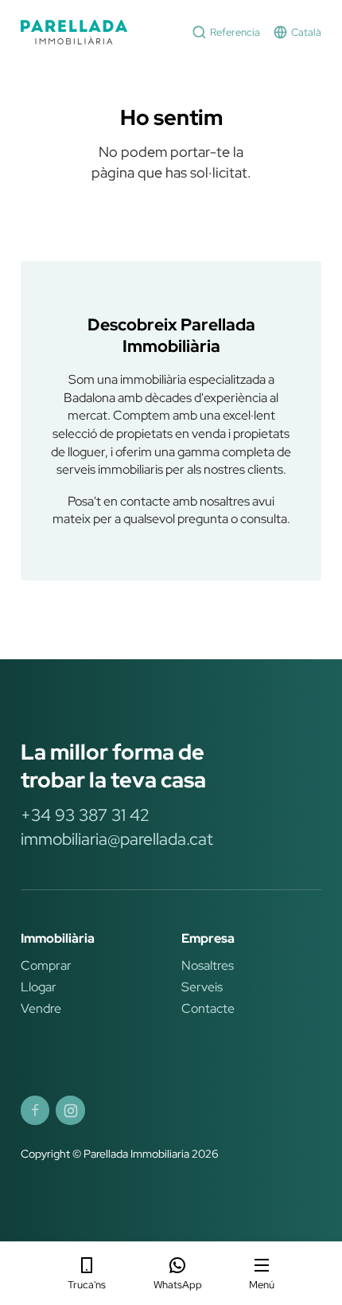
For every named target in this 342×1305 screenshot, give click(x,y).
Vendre (41, 1008)
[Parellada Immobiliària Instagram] (70, 1110)
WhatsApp (178, 1284)
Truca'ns (87, 1284)
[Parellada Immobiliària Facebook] (35, 1110)
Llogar (38, 986)
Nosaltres (207, 965)
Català (306, 32)
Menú (261, 1284)
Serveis (202, 986)
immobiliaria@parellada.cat (117, 839)
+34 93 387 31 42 (85, 815)
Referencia (235, 32)
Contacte (208, 1008)
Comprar (46, 965)
